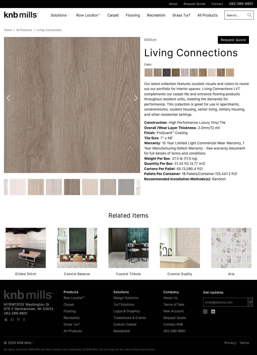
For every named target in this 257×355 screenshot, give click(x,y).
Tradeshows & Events (129, 318)
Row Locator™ (74, 298)
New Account (173, 311)
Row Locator (88, 15)
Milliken (150, 40)
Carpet (113, 15)
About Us (170, 298)
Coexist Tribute (128, 248)
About (173, 3)
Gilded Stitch (25, 248)
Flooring (133, 15)
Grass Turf (181, 15)
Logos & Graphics (126, 311)
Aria (231, 248)
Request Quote (194, 3)
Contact (217, 3)
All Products (207, 15)
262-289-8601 (241, 4)
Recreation (156, 15)
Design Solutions (125, 298)
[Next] (135, 105)
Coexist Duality (180, 248)
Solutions (59, 15)
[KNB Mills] (22, 14)
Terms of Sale (173, 304)
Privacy (230, 343)
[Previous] (9, 105)
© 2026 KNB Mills (18, 343)
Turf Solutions (123, 304)
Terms (244, 343)
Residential (121, 331)
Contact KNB (173, 324)
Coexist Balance (77, 248)
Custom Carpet (125, 324)
